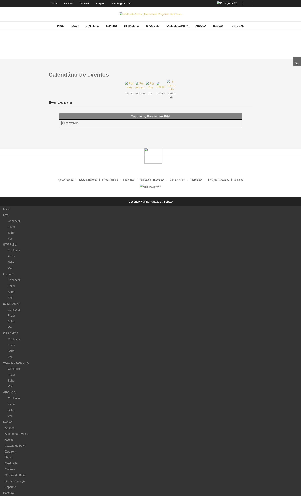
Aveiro (9, 439)
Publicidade (196, 179)
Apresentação (65, 179)
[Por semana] (140, 85)
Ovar (6, 215)
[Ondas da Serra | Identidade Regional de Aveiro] (151, 14)
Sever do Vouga (15, 481)
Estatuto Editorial (87, 179)
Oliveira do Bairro (15, 475)
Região (8, 422)
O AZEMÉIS (10, 333)
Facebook (69, 3)
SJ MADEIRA (12, 303)
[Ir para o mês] (171, 85)
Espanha (10, 487)
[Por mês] (129, 85)
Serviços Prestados (218, 179)
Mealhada (11, 463)
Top (297, 63)
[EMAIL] (251, 72)
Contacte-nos (177, 179)
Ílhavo (8, 457)
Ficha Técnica (110, 179)
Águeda (10, 427)
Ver (10, 238)
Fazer (11, 226)
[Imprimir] (248, 72)
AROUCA (9, 392)
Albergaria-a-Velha (16, 433)
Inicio (6, 209)
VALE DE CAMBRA (16, 362)
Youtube (116, 3)
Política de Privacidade (152, 179)
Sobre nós (128, 179)
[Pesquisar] (161, 85)
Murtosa (10, 469)
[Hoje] (150, 85)
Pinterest (84, 3)
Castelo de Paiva (15, 445)
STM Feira (9, 244)
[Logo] (153, 155)
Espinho (8, 274)
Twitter (54, 3)
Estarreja (10, 451)
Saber (11, 232)
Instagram (100, 3)
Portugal (8, 492)
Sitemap (238, 179)
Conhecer (14, 220)
